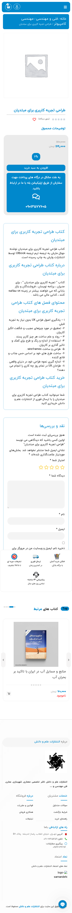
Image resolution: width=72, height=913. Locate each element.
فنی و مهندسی (47, 19)
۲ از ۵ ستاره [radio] (57, 467)
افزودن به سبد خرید (36, 168)
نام (62, 514)
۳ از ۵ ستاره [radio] (51, 467)
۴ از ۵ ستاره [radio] (46, 467)
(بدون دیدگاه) (44, 119)
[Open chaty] (63, 904)
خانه (63, 19)
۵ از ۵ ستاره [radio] (41, 467)
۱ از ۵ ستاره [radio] (62, 467)
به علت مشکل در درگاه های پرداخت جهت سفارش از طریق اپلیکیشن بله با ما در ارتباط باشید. (36, 183)
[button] (65, 7)
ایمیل (60, 529)
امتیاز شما (57, 460)
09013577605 (36, 206)
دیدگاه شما (57, 476)
